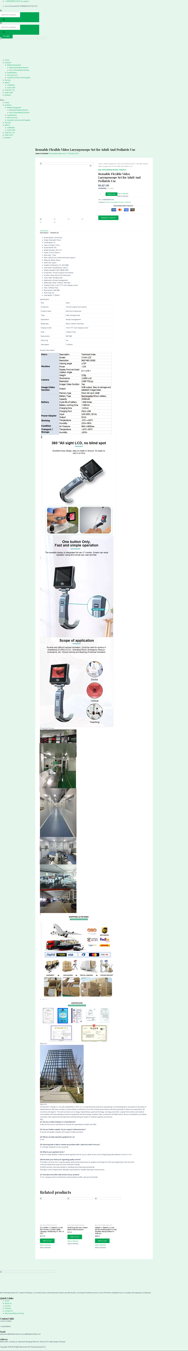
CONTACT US (10, 90)
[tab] (44, 233)
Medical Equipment (14, 65)
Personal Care (12, 75)
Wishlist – (8, 95)
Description (44, 233)
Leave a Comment (41, 153)
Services (8, 80)
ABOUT (7, 83)
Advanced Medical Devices (18, 67)
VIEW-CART (9, 93)
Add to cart (111, 194)
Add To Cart (47, 1241)
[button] (94, 100)
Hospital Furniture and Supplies (18, 77)
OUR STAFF (11, 88)
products (8, 62)
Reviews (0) (54, 233)
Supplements (12, 72)
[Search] (4, 19)
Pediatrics (122, 170)
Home (7, 60)
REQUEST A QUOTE (108, 218)
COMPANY (11, 85)
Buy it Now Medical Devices (19, 70)
